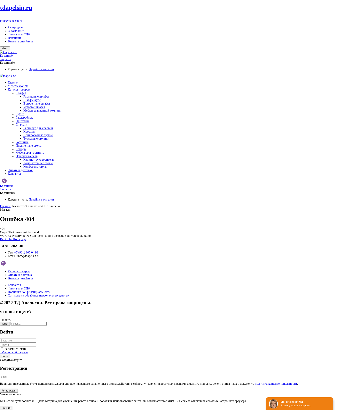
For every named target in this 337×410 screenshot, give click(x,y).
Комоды (21, 149)
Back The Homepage (13, 239)
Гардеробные (24, 117)
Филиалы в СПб (19, 34)
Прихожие (22, 121)
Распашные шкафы (36, 96)
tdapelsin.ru (16, 7)
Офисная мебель (26, 156)
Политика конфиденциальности (29, 292)
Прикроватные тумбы (38, 135)
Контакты (14, 285)
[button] (168, 55)
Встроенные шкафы (36, 103)
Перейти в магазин (41, 69)
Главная (5, 206)
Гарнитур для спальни (38, 128)
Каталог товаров (19, 271)
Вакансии (14, 38)
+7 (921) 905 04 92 (12, 17)
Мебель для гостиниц (30, 152)
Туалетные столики (36, 138)
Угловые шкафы (34, 107)
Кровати (29, 131)
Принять (6, 407)
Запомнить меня (15, 348)
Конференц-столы (35, 166)
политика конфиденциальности (276, 383)
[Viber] (4, 182)
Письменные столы (29, 145)
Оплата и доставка (20, 274)
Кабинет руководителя (38, 159)
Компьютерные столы (38, 163)
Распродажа (16, 27)
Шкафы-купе (32, 100)
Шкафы (21, 93)
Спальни (21, 124)
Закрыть (5, 59)
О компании (16, 31)
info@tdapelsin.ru (11, 20)
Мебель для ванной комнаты (42, 110)
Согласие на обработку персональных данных (38, 295)
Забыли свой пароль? (14, 352)
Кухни (20, 114)
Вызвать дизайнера (20, 41)
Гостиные (22, 142)
